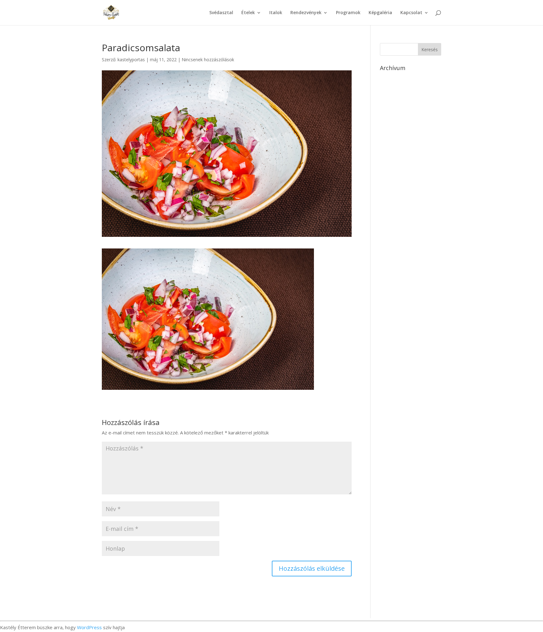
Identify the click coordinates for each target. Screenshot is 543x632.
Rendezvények (305, 12)
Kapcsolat (411, 12)
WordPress (89, 627)
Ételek (248, 12)
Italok (275, 12)
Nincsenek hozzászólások (208, 60)
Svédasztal (221, 12)
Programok (348, 12)
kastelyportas (131, 60)
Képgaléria (380, 12)
